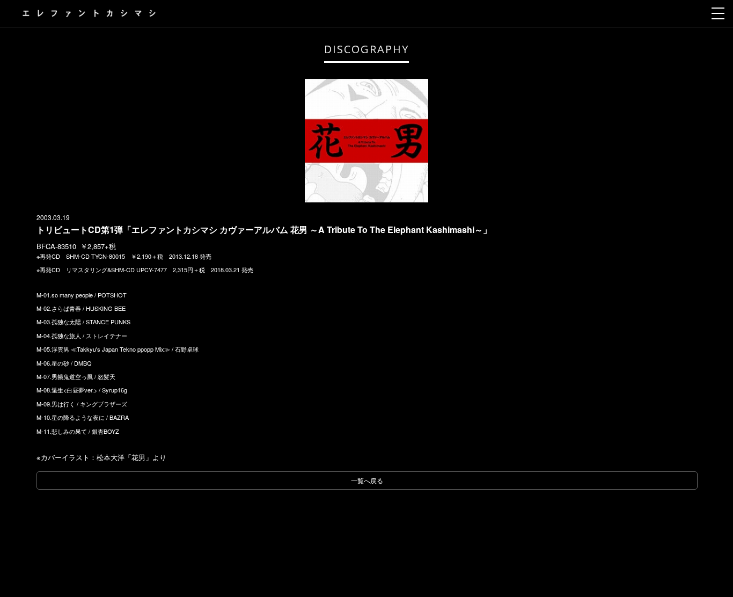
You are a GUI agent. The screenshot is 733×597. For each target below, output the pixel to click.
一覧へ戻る (367, 480)
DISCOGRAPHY (366, 49)
